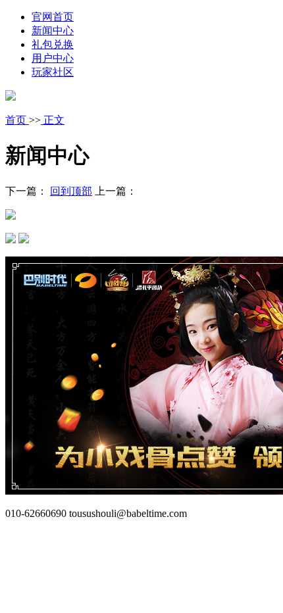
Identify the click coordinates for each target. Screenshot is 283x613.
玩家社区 (53, 72)
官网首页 (53, 16)
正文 (52, 120)
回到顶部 (71, 191)
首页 (17, 120)
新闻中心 (53, 30)
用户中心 (53, 58)
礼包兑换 (53, 44)
